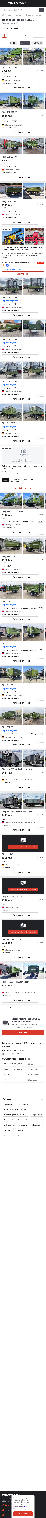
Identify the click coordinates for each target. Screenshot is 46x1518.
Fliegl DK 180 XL (9, 423)
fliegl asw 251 (9, 1104)
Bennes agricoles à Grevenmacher (16, 1120)
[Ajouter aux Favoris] (42, 87)
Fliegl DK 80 (8, 1130)
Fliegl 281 (20, 1130)
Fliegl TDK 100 (37, 1115)
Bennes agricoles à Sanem (13, 1136)
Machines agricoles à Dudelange (15, 1115)
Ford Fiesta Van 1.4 (24, 1104)
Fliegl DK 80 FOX (9, 202)
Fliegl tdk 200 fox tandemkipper (15, 982)
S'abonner (23, 1032)
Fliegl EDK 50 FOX (9, 67)
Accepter (23, 1514)
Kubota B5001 (36, 1125)
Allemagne (6, 1054)
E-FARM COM (6, 783)
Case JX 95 (23, 1125)
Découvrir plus (23, 274)
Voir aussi (7, 1099)
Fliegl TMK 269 (8, 556)
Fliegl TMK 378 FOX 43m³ (12, 512)
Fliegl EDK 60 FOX (9, 157)
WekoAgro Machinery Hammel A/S (15, 262)
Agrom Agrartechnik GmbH (10, 310)
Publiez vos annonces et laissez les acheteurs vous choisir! (22, 467)
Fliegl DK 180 (7, 643)
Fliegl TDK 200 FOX (10, 112)
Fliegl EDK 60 (7, 601)
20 (35, 35)
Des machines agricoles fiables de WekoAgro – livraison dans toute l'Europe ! (22, 248)
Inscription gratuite (23, 488)
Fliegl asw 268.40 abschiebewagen (17, 769)
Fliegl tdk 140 (7, 854)
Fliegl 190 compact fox (12, 897)
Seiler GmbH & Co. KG (9, 83)
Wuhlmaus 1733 (9, 1125)
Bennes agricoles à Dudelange (15, 1109)
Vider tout (25, 43)
